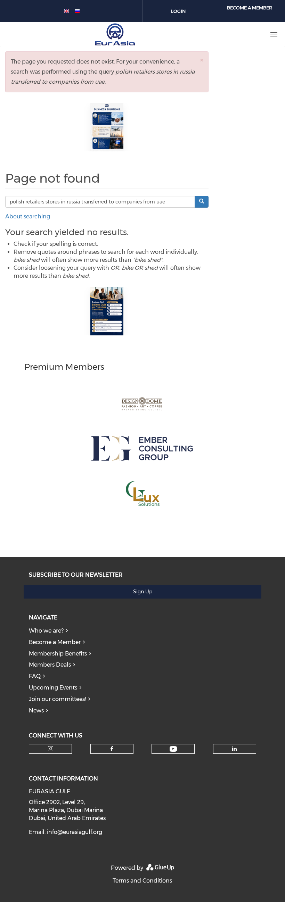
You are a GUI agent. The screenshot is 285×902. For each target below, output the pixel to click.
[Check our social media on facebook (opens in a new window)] (111, 748)
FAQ (35, 676)
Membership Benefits (58, 653)
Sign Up (142, 591)
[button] (201, 60)
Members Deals (50, 664)
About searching (27, 216)
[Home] (115, 34)
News (36, 710)
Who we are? (46, 630)
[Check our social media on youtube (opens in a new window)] (173, 749)
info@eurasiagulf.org (74, 832)
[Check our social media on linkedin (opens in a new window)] (234, 748)
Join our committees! (57, 699)
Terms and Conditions (142, 880)
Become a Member (55, 642)
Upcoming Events (53, 687)
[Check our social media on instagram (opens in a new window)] (50, 748)
